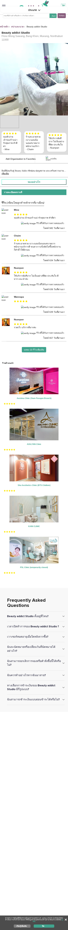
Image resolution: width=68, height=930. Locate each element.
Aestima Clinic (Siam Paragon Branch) (34, 398)
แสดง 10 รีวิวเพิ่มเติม (34, 349)
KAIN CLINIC (34, 526)
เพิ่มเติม (5, 173)
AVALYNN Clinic (34, 444)
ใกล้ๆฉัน (62, 16)
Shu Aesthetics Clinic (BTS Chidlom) (34, 485)
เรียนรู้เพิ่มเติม (21, 926)
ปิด (43, 926)
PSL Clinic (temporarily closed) (34, 567)
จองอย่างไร (34, 182)
